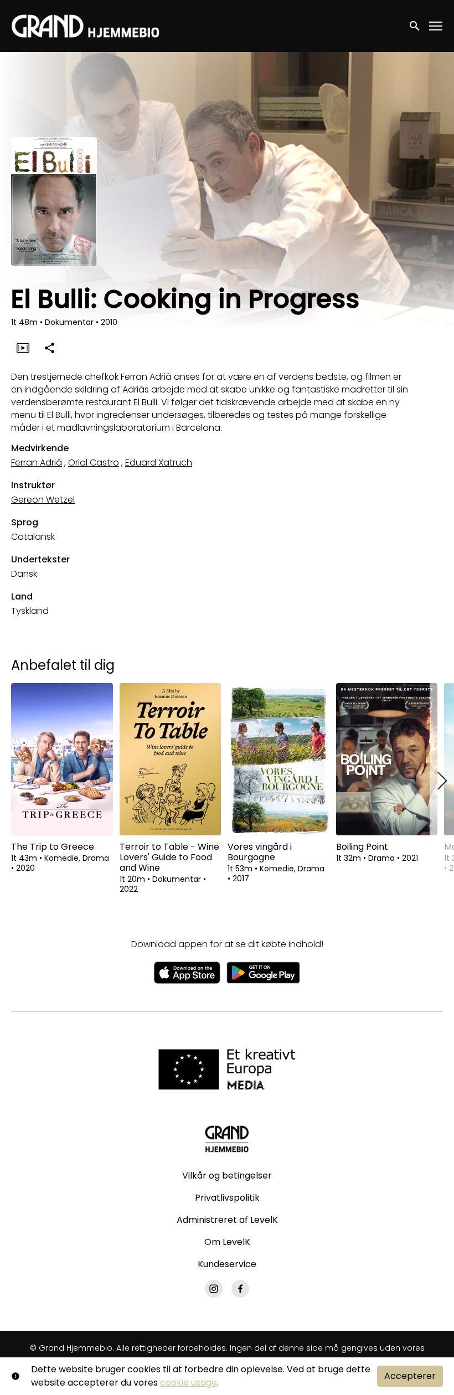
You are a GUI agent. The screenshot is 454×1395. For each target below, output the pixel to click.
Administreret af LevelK (227, 1219)
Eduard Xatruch (158, 462)
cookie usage (188, 1382)
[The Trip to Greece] (62, 759)
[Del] (49, 347)
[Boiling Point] (387, 759)
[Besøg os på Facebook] (240, 1289)
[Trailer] (22, 347)
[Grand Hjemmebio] (227, 1139)
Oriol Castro (93, 462)
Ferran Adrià (36, 462)
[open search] (415, 25)
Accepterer (410, 1376)
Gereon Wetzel (43, 499)
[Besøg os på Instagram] (214, 1289)
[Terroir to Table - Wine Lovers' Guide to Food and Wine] (170, 759)
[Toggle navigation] (436, 26)
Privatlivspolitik (227, 1197)
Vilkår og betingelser (227, 1175)
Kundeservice (227, 1264)
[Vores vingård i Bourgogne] (278, 759)
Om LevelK (227, 1242)
